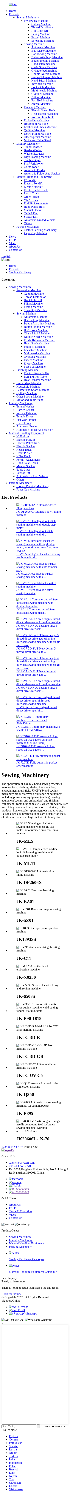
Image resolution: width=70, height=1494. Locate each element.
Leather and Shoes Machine (40, 127)
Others (28, 223)
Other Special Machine (37, 137)
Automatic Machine (43, 47)
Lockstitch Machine (43, 87)
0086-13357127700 (20, 1165)
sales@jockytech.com (22, 1162)
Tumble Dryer (32, 160)
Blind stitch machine (43, 63)
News (12, 236)
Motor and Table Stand (37, 140)
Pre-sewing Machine (36, 20)
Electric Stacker (33, 186)
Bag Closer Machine (43, 50)
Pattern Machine (41, 97)
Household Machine (36, 123)
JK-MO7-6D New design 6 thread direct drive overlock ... (36, 627)
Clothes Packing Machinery (40, 230)
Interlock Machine (42, 83)
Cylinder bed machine (44, 70)
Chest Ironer (31, 166)
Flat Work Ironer (33, 163)
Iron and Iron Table (42, 117)
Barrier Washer (33, 150)
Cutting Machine (41, 24)
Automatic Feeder (34, 170)
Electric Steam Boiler (43, 110)
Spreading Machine (42, 40)
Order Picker (31, 196)
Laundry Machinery (28, 143)
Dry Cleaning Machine (37, 156)
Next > (15, 1146)
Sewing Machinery (27, 17)
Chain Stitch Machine (44, 67)
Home (12, 10)
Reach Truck (31, 193)
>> (22, 1146)
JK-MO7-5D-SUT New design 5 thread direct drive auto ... (36, 650)
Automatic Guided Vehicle (39, 220)
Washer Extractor (34, 153)
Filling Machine (40, 34)
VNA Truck (31, 200)
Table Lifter (31, 213)
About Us (15, 246)
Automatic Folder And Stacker (42, 173)
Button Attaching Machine (47, 57)
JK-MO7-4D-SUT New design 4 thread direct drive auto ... (36, 673)
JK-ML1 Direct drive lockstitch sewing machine (34, 591)
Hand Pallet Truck (34, 206)
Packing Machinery (27, 226)
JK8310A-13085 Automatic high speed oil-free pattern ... (35, 748)
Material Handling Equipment (34, 176)
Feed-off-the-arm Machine (46, 77)
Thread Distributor (42, 27)
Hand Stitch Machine (43, 80)
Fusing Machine (40, 37)
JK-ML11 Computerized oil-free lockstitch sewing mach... (35, 611)
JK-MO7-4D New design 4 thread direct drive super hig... (36, 709)
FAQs (12, 239)
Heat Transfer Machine (44, 113)
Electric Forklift (33, 183)
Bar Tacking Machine (44, 54)
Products (14, 14)
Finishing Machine (35, 107)
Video (12, 243)
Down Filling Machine (37, 133)
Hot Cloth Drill (40, 30)
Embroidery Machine (36, 120)
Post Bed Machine (42, 100)
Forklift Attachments (36, 203)
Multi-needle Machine (44, 90)
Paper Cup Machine (35, 233)
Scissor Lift (30, 216)
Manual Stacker (33, 210)
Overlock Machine (42, 93)
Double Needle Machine (45, 73)
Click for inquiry (11, 1294)
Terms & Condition (20, 1211)
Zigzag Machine (41, 103)
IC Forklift (30, 180)
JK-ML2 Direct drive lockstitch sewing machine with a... (34, 575)
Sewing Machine (34, 44)
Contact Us (15, 249)
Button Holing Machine (45, 60)
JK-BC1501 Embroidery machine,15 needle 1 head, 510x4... (38, 728)
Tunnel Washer (33, 146)
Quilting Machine (34, 130)
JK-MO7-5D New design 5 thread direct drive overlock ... (36, 689)
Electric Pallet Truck (36, 190)
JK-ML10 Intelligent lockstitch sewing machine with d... (34, 533)
